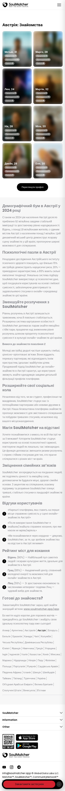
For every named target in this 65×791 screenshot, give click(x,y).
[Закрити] (59, 784)
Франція (16, 648)
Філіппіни (50, 660)
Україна (41, 678)
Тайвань (6, 678)
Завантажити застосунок (29, 784)
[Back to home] (16, 755)
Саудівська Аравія (48, 666)
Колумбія (46, 636)
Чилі (36, 636)
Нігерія (32, 660)
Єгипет (6, 648)
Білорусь (53, 630)
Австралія (30, 630)
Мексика (55, 654)
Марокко (7, 660)
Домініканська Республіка (39, 642)
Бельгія (6, 636)
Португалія (19, 666)
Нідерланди (20, 660)
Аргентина (17, 630)
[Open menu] (59, 5)
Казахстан (35, 654)
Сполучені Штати (11, 690)
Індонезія (14, 654)
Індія (4, 654)
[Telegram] (19, 767)
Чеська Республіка (12, 642)
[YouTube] (4, 767)
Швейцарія (48, 672)
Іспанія (27, 672)
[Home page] (15, 5)
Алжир (5, 630)
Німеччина (28, 648)
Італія (24, 654)
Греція (39, 648)
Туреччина (29, 678)
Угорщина (50, 648)
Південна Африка (11, 672)
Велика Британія (44, 684)
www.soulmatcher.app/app (41, 609)
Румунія (31, 666)
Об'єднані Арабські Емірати (17, 684)
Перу (40, 660)
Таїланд (17, 678)
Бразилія (17, 636)
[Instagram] (11, 767)
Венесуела (29, 690)
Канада (28, 636)
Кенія (46, 654)
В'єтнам (41, 690)
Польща (6, 666)
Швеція (37, 672)
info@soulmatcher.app (16, 773)
